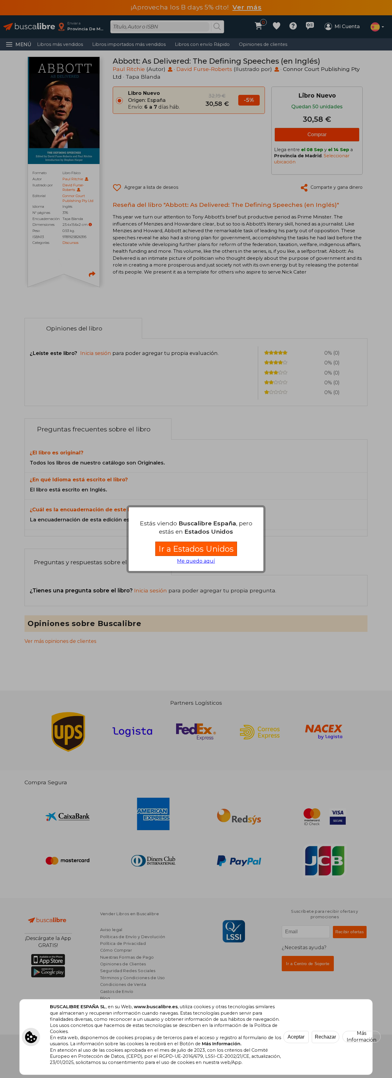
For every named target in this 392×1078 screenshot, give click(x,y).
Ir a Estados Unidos (196, 549)
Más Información (361, 1037)
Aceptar (296, 1036)
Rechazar (325, 1036)
